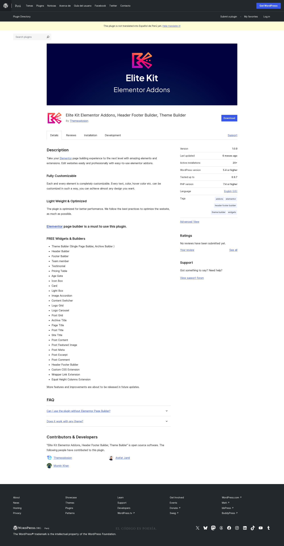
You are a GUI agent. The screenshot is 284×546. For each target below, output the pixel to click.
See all (233, 250)
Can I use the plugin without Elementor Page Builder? (78, 411)
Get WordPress (269, 5)
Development (113, 135)
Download (229, 118)
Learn (121, 497)
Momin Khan (61, 465)
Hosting (17, 508)
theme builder (218, 212)
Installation (90, 135)
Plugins (69, 508)
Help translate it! (171, 25)
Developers (124, 508)
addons (219, 199)
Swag (174, 513)
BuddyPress (230, 513)
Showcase (71, 497)
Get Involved (177, 497)
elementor (231, 199)
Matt (226, 502)
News (16, 502)
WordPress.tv (126, 513)
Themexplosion (79, 120)
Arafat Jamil (123, 457)
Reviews (71, 135)
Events (173, 502)
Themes (69, 502)
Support (232, 135)
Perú (47, 528)
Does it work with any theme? (65, 421)
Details (54, 135)
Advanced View (189, 221)
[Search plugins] (48, 37)
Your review (187, 250)
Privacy (17, 513)
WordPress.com (232, 497)
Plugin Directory (22, 16)
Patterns (70, 513)
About (16, 497)
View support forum (192, 277)
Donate (175, 508)
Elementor (66, 158)
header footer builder (225, 205)
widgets (232, 212)
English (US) (230, 191)
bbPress (228, 508)
